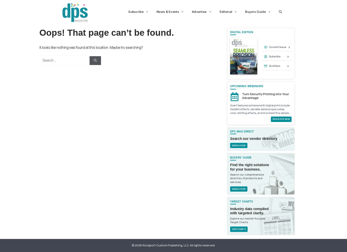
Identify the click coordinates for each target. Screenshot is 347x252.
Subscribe (136, 12)
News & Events (168, 12)
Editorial (226, 12)
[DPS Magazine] (75, 12)
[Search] (95, 60)
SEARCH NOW (239, 145)
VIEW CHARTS (239, 229)
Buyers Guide (255, 12)
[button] (280, 11)
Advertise (199, 12)
